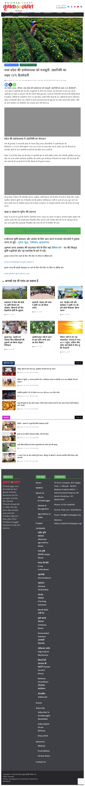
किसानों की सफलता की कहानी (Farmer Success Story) (44, 667)
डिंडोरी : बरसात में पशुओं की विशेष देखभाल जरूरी (32, 423)
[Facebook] (6, 85)
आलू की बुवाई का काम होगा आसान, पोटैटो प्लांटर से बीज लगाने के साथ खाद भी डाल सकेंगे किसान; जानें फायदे (48, 404)
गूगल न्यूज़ (23, 242)
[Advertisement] (42, 122)
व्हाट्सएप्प (44, 242)
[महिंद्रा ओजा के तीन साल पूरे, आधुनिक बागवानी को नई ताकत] (9, 371)
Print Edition (44, 751)
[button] (30, 12)
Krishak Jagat (62, 80)
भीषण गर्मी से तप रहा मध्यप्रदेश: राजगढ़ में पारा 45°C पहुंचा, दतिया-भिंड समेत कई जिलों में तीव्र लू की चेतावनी (70, 342)
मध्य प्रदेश (40, 80)
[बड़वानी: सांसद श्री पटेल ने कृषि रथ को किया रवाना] (42, 287)
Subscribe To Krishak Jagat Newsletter (44, 716)
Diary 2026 (43, 735)
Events (59, 12)
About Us (25, 12)
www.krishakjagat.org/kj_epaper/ (19, 262)
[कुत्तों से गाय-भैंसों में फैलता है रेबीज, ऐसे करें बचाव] (9, 436)
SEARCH (16, 12)
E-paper (38, 12)
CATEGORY (48, 12)
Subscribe (69, 12)
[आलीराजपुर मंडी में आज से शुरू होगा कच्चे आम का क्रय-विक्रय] (42, 322)
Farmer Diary (44, 756)
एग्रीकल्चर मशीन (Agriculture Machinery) (44, 652)
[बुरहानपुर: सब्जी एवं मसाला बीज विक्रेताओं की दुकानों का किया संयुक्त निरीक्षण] (14, 322)
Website (41, 746)
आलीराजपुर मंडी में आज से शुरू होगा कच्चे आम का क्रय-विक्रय (42, 339)
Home (7, 12)
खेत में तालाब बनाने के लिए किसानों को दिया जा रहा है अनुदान (45, 231)
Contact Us (22, 16)
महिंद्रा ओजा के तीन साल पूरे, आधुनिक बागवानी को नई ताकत (36, 369)
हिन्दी (64, 5)
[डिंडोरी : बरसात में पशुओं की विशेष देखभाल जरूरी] (9, 425)
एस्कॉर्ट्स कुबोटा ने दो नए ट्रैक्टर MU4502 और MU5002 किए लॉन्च (38, 392)
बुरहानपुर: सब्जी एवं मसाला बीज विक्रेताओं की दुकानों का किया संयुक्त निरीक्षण (14, 341)
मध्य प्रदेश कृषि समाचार (50, 80)
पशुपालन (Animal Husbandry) (43, 586)
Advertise (9, 16)
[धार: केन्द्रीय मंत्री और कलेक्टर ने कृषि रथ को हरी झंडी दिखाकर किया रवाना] (70, 287)
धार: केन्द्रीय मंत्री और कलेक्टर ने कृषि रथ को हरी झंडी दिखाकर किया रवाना (69, 306)
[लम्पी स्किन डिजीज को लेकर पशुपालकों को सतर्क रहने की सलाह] (9, 447)
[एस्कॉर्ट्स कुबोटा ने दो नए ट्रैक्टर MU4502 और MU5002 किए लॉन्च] (9, 395)
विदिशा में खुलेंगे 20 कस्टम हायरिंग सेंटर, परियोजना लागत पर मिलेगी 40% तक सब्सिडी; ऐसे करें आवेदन (47, 380)
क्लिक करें (56, 248)
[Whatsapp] (14, 85)
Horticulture (33, 80)
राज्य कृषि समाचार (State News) (28, 65)
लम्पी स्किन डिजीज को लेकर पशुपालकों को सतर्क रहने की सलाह (37, 445)
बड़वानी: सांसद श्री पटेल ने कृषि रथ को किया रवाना (42, 305)
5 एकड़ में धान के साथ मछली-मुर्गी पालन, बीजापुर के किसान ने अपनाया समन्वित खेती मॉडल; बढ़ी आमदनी (47, 456)
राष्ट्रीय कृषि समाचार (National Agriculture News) (43, 539)
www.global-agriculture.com (17, 273)
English (58, 5)
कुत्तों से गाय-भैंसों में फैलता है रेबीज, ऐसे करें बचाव (33, 434)
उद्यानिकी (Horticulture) (11, 65)
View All (78, 363)
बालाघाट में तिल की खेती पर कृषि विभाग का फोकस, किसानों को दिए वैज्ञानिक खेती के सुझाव (14, 306)
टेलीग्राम (34, 242)
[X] (10, 85)
